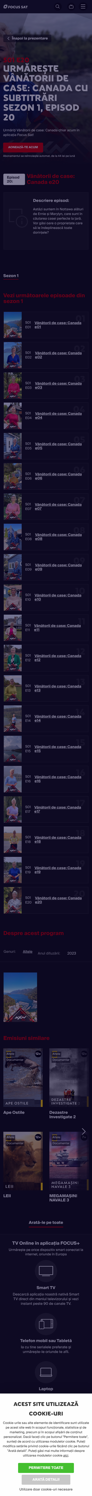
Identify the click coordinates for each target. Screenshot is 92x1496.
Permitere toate (46, 1467)
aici (65, 1456)
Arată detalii (46, 1479)
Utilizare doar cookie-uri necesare (46, 1489)
